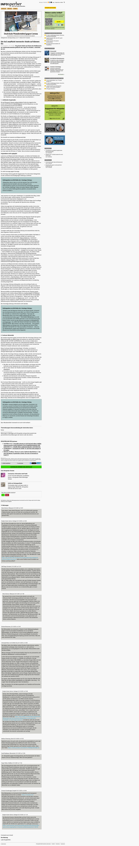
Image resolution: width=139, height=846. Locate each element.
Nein (7, 495)
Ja (3, 495)
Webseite (17, 118)
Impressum (63, 843)
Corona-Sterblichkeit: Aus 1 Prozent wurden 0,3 (54, 81)
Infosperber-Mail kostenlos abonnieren (43, 843)
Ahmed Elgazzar (17, 104)
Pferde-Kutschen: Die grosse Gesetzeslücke (52, 41)
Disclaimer (58, 843)
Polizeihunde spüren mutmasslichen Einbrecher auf (54, 165)
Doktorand (24, 239)
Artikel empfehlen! (6, 463)
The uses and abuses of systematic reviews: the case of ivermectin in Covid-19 (22, 453)
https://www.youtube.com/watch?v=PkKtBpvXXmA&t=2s (23, 747)
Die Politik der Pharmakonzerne (57, 58)
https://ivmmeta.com (27, 795)
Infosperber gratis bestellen (50, 7)
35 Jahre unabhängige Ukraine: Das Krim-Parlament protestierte (55, 36)
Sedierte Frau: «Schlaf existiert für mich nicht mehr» (54, 155)
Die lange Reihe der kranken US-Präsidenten (53, 44)
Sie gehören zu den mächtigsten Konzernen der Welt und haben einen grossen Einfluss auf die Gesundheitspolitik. (57, 61)
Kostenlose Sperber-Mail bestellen (21, 467)
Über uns (10, 8)
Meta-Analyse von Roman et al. (11, 325)
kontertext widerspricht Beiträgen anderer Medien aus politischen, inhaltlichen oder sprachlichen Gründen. (56, 70)
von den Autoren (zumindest (22, 320)
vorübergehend (34, 320)
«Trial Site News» (36, 211)
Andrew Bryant (28, 293)
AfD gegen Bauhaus (50, 88)
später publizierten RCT (25, 315)
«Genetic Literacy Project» (8, 260)
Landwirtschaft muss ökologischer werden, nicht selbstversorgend (53, 86)
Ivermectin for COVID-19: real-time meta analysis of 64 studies (22, 449)
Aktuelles (3, 8)
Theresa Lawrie (34, 291)
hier (37, 164)
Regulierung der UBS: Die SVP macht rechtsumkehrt (54, 38)
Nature (24, 133)
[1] (1, 458)
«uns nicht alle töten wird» (22, 251)
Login (53, 2)
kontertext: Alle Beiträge (55, 66)
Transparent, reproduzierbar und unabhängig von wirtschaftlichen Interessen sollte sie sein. (57, 54)
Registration (57, 2)
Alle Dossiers (61, 74)
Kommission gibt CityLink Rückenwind (54, 162)
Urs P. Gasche (4, 46)
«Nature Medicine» (13, 124)
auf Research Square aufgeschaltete (13, 102)
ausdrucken (20, 463)
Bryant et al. (21, 298)
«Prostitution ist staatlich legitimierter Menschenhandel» (54, 151)
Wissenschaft (53, 51)
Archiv (61, 2)
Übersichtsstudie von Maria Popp (10, 339)
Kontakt (53, 843)
